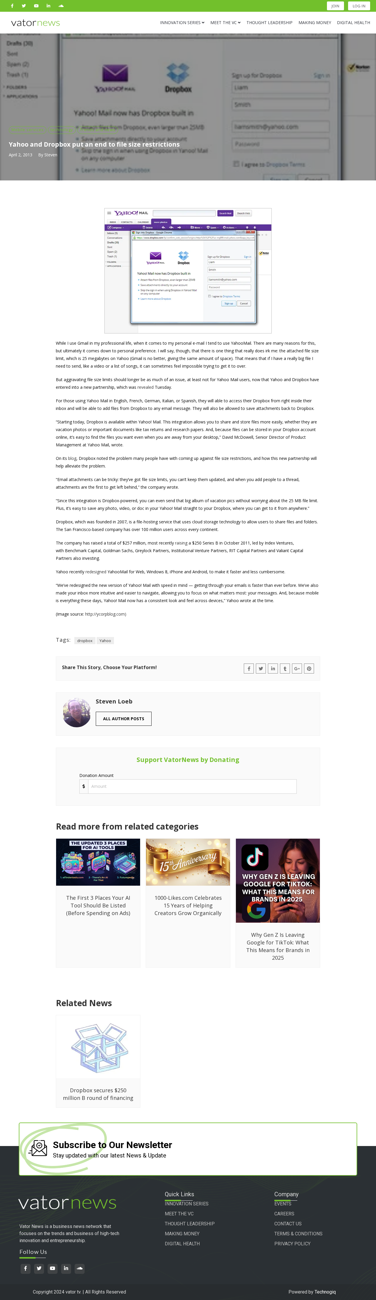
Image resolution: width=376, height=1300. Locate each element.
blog (72, 458)
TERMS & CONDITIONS (298, 1234)
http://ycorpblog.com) (105, 614)
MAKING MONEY (182, 1234)
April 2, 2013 (20, 155)
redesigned (95, 571)
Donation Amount (96, 775)
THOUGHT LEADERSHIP (190, 1224)
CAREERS (284, 1214)
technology (62, 129)
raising (181, 543)
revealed (145, 387)
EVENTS (282, 1204)
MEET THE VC (179, 1214)
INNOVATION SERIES (187, 1204)
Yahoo (105, 640)
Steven (50, 155)
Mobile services (27, 129)
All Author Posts (123, 718)
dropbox (85, 640)
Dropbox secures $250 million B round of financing (98, 1094)
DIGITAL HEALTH (182, 1244)
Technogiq (325, 1292)
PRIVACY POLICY (292, 1244)
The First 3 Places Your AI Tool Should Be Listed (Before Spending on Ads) (98, 905)
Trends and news (97, 129)
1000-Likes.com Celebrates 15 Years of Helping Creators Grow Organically (188, 905)
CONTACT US (288, 1224)
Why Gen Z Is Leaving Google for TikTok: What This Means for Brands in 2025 (278, 946)
